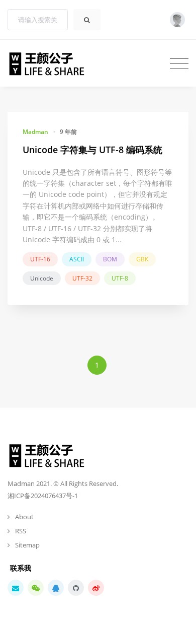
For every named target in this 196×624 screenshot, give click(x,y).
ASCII (76, 259)
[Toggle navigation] (179, 63)
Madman (35, 131)
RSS (20, 530)
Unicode (41, 278)
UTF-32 (82, 278)
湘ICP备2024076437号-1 (43, 495)
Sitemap (27, 544)
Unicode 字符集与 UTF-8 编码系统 (92, 150)
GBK (142, 259)
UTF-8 (120, 278)
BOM (110, 259)
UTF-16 (40, 259)
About (24, 516)
